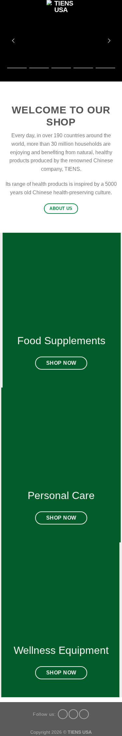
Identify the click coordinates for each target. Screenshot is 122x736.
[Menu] (11, 14)
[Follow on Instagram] (73, 714)
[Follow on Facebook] (63, 714)
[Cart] (114, 14)
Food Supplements (61, 340)
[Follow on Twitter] (84, 714)
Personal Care (61, 495)
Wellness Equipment (61, 650)
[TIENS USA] (61, 14)
